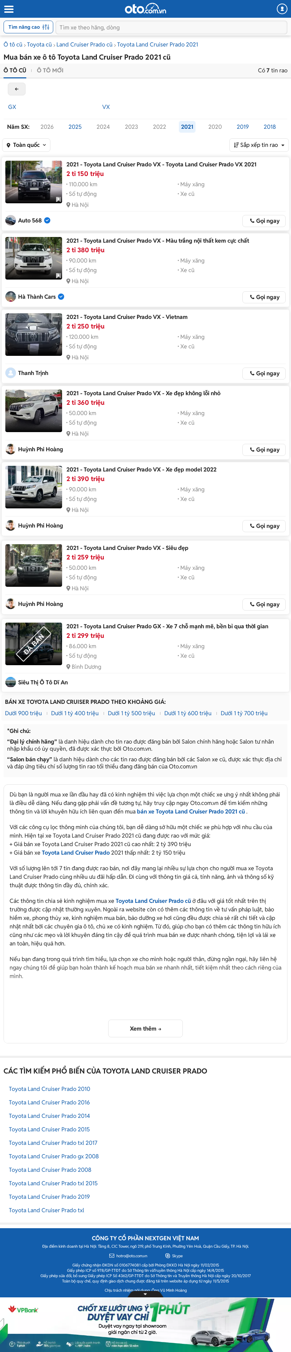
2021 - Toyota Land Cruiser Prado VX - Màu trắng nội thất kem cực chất (157, 240)
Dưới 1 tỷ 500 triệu (131, 713)
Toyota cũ (39, 44)
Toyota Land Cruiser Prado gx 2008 (54, 1156)
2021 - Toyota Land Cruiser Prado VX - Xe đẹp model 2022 (141, 469)
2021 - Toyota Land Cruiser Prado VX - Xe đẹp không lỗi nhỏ (143, 393)
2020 (215, 127)
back (17, 89)
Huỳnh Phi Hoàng (40, 449)
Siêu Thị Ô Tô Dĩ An (43, 682)
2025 (75, 127)
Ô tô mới (50, 70)
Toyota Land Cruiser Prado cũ (153, 901)
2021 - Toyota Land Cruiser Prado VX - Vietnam (127, 317)
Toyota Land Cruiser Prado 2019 (49, 1197)
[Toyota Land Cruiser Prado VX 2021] (33, 182)
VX (106, 107)
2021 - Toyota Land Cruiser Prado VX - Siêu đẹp (127, 548)
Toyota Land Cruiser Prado (76, 852)
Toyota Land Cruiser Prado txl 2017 (53, 1143)
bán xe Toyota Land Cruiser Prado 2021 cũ (191, 811)
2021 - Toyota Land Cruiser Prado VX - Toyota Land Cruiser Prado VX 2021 (161, 164)
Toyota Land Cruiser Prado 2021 (157, 44)
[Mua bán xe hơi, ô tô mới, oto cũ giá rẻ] (145, 8)
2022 (159, 127)
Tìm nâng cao (24, 27)
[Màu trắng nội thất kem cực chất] (33, 258)
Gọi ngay (268, 221)
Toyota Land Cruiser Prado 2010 (49, 1089)
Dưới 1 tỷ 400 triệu (75, 713)
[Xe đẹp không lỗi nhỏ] (33, 411)
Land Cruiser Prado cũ (84, 44)
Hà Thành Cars (37, 296)
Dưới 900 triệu (23, 713)
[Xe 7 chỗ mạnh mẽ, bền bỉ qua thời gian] (33, 644)
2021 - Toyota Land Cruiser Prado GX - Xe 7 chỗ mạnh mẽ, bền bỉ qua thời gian (167, 626)
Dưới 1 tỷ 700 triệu (244, 713)
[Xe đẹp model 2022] (33, 487)
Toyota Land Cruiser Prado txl (46, 1210)
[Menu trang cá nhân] (282, 9)
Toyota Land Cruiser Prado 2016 (49, 1102)
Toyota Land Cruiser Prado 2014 (49, 1116)
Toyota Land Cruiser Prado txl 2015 (53, 1183)
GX (12, 107)
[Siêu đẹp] (33, 565)
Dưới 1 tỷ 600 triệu (188, 713)
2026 (47, 127)
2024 (103, 127)
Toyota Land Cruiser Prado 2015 (49, 1129)
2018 (270, 127)
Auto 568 (30, 220)
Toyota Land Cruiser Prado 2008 (50, 1170)
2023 (131, 127)
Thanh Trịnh (33, 373)
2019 (243, 127)
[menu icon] (8, 9)
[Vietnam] (33, 334)
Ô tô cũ (13, 44)
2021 (187, 127)
